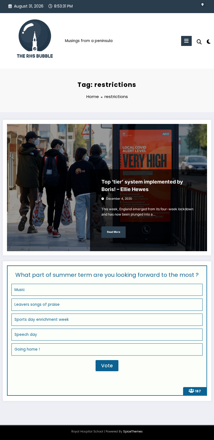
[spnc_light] (208, 41)
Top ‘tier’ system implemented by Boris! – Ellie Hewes (142, 185)
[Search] (199, 42)
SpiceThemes (133, 431)
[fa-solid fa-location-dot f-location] (202, 4)
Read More (113, 231)
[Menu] (186, 41)
